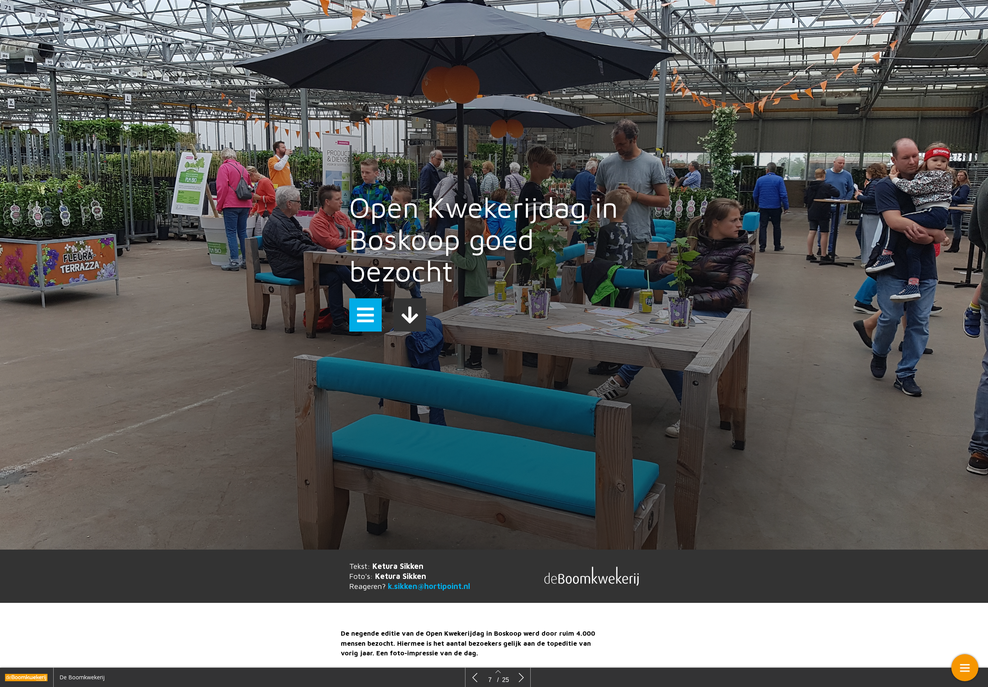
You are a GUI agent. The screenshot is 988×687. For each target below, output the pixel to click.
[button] (365, 315)
